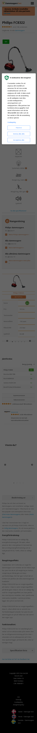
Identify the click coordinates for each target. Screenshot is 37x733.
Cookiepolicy (12, 122)
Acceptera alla (18, 140)
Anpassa (19, 128)
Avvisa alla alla (18, 134)
